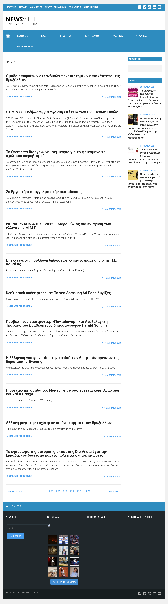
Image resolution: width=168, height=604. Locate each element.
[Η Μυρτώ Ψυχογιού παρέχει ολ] (74, 572)
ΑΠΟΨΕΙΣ (141, 35)
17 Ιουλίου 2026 (148, 115)
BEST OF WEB (25, 46)
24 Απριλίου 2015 (112, 209)
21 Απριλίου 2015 (112, 343)
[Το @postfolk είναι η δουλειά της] (74, 561)
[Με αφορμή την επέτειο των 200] (52, 550)
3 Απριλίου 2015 (113, 476)
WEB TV (48, 7)
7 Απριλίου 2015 (113, 436)
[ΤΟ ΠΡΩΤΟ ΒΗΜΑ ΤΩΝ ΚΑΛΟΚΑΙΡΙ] (63, 561)
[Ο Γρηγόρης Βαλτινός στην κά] (52, 561)
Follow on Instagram (66, 582)
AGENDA (118, 35)
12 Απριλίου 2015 (112, 408)
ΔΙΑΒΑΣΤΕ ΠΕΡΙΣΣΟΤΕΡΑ (20, 96)
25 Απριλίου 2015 (112, 97)
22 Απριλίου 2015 (112, 278)
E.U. (43, 35)
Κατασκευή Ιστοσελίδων (17, 593)
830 (79, 491)
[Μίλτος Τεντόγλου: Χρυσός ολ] (63, 539)
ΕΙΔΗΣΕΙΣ (22, 35)
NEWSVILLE (11, 7)
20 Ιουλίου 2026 (148, 87)
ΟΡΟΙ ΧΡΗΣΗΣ (75, 7)
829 (72, 491)
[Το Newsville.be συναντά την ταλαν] (63, 550)
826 (51, 491)
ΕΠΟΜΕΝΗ (114, 492)
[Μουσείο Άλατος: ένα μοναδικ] (74, 550)
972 (88, 491)
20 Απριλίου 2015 (112, 375)
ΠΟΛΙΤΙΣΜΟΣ (91, 35)
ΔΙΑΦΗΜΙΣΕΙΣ (36, 7)
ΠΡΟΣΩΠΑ (65, 35)
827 (58, 491)
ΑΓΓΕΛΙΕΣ (23, 7)
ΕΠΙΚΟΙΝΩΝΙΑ (60, 7)
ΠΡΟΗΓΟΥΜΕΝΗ (15, 492)
